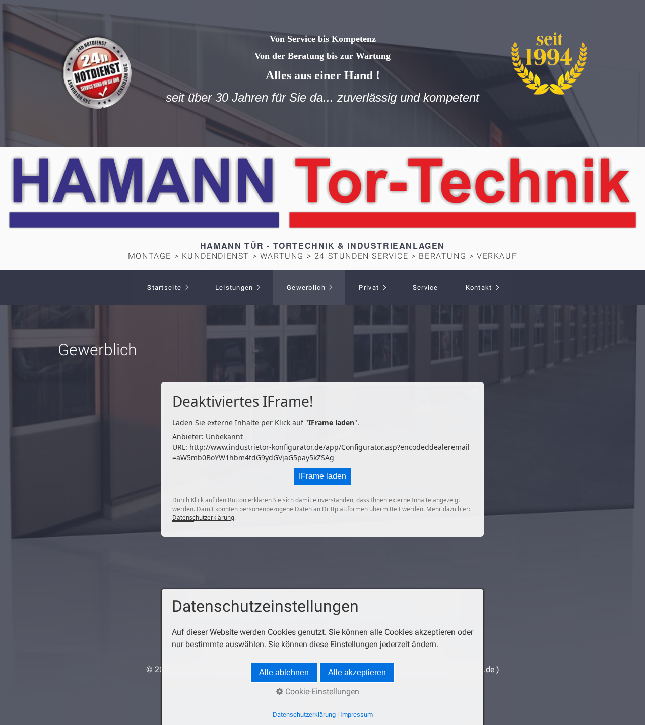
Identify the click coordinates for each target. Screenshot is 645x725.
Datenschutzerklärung (203, 517)
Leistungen (234, 287)
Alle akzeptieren (357, 672)
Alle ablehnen (284, 672)
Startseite (164, 287)
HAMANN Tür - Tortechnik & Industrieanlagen (322, 245)
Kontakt (479, 287)
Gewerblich (306, 287)
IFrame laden (322, 476)
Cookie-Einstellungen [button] (321, 691)
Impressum (356, 714)
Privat (369, 287)
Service (425, 287)
